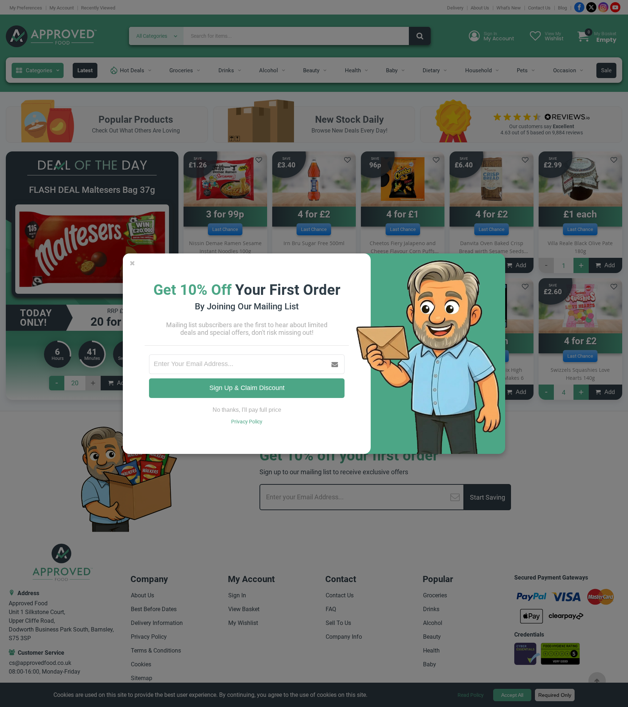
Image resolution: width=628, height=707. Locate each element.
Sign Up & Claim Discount (247, 387)
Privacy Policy (246, 421)
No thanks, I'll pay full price (247, 410)
